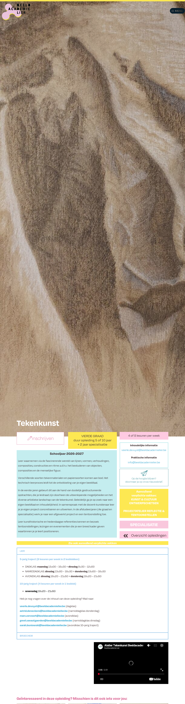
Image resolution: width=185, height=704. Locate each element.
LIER (22, 551)
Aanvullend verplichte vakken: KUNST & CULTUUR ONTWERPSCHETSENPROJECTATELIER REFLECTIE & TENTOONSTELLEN (144, 503)
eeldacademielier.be (53, 606)
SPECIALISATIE (144, 524)
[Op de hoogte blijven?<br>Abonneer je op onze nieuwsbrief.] (144, 473)
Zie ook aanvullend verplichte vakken (92, 543)
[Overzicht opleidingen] (125, 535)
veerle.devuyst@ (30, 606)
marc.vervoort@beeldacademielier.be (42, 615)
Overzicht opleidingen (148, 535)
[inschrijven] (30, 438)
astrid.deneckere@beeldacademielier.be (44, 610)
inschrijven (43, 438)
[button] (174, 10)
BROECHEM (26, 636)
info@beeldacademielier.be (144, 462)
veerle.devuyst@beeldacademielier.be (143, 450)
